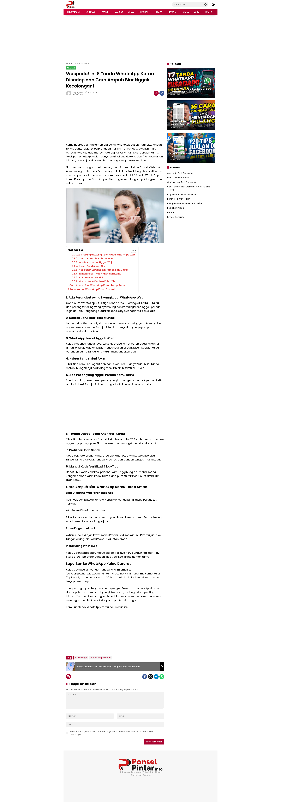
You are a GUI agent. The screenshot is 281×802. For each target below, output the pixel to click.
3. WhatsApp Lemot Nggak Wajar (95, 262)
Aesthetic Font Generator (180, 173)
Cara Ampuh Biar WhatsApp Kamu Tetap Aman (97, 285)
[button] (206, 4)
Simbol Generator (176, 217)
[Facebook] (144, 676)
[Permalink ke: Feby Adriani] (69, 93)
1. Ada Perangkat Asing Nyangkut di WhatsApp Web (105, 254)
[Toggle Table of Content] (132, 250)
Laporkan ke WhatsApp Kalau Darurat (92, 289)
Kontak (170, 212)
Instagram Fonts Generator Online (184, 203)
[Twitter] (150, 676)
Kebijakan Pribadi (175, 207)
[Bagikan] (161, 93)
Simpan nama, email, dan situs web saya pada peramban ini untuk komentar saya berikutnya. (112, 733)
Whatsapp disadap (102, 657)
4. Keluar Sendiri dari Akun (91, 266)
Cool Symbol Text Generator (181, 182)
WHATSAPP (71, 68)
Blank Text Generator (178, 177)
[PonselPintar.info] (70, 4)
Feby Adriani (78, 92)
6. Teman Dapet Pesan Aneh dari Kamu (99, 273)
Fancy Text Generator (178, 198)
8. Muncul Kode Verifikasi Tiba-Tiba (96, 281)
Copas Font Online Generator (182, 194)
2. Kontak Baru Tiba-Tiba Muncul (95, 258)
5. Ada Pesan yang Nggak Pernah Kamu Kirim (102, 269)
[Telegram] (156, 676)
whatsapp (82, 657)
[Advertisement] (140, 38)
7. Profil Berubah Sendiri (89, 277)
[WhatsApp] (161, 676)
